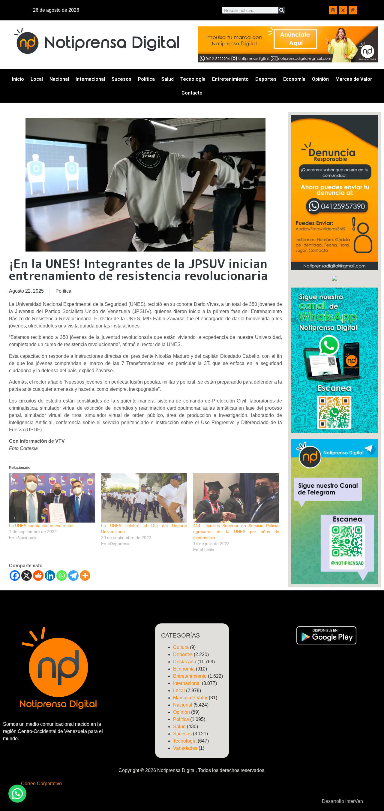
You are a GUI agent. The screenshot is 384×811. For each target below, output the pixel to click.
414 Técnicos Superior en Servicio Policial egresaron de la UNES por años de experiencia (236, 531)
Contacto (192, 93)
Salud (167, 79)
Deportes (266, 79)
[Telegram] (73, 575)
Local (37, 79)
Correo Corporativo (41, 783)
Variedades (185, 748)
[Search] (281, 10)
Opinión (320, 79)
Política (146, 79)
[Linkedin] (50, 575)
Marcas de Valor (353, 79)
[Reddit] (38, 575)
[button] (17, 794)
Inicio (18, 79)
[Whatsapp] (61, 575)
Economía (294, 79)
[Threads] (353, 10)
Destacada (184, 661)
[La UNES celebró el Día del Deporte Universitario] (144, 498)
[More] (85, 575)
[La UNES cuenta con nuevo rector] (52, 498)
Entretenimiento (230, 79)
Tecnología (193, 79)
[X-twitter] (343, 10)
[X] (26, 575)
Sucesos (121, 79)
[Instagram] (333, 10)
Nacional (59, 79)
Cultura (181, 647)
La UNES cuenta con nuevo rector (41, 525)
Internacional (90, 79)
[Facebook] (15, 575)
